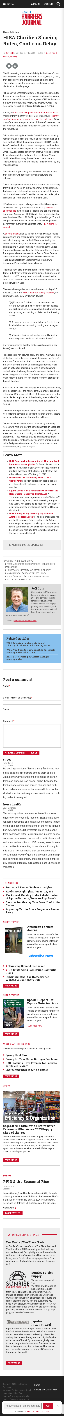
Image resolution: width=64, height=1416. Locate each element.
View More (11, 985)
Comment (8, 721)
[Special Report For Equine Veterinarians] (13, 1013)
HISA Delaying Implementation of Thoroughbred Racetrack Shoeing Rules (28, 644)
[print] (15, 66)
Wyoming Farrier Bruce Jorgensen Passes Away (32, 911)
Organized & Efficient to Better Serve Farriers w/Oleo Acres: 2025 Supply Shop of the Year (29, 1129)
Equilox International (41, 1322)
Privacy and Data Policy (45, 1389)
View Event (8, 1207)
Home (37, 1385)
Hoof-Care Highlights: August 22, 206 (29, 891)
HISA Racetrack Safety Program (38, 292)
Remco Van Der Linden (35, 573)
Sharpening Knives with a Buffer (27, 1069)
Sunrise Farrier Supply (42, 1274)
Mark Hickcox (13, 573)
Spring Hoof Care (16, 1055)
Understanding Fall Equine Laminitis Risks (31, 971)
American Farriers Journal (40, 928)
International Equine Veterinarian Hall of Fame (35, 112)
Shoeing (13, 56)
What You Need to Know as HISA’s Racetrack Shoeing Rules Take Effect (30, 651)
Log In (36, 4)
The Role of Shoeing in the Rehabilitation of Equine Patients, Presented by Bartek (32, 897)
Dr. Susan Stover (25, 561)
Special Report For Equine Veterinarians (42, 1001)
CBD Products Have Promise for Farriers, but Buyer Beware (31, 1064)
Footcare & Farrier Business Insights (29, 887)
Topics (10, 4)
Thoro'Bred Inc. (14, 576)
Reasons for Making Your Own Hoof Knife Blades (33, 904)
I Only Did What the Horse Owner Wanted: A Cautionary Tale (27, 978)
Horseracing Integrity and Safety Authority (29, 570)
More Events (12, 1213)
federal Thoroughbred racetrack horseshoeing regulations (30, 565)
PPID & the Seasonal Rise (26, 1181)
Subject (7, 709)
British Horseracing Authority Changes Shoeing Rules (27, 658)
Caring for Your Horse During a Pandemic (32, 1059)
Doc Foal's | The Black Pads (25, 1242)
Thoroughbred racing (38, 576)
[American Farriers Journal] (13, 940)
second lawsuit (12, 233)
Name (6, 686)
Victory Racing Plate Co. (19, 579)
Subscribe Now (34, 1026)
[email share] (9, 66)
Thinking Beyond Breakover (27, 966)
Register (48, 4)
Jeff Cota (10, 53)
